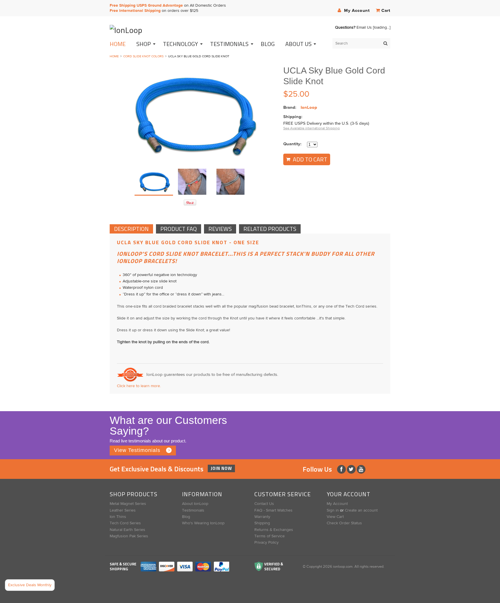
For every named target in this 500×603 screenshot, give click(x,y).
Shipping (262, 523)
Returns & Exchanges (273, 529)
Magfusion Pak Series (129, 536)
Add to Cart (309, 159)
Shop (143, 43)
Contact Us (264, 503)
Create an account (361, 510)
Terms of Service (269, 536)
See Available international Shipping (311, 128)
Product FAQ (178, 228)
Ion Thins (118, 516)
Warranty (262, 516)
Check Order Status (344, 523)
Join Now (221, 468)
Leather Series (123, 510)
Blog (186, 516)
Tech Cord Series (125, 523)
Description (131, 228)
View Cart (335, 516)
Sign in (333, 510)
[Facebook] (342, 469)
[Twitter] (352, 469)
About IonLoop (195, 503)
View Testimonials (137, 450)
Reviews (220, 228)
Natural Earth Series (127, 529)
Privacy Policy (266, 542)
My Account (356, 10)
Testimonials (193, 510)
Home (118, 43)
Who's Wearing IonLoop (203, 523)
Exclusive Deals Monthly (30, 585)
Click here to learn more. (139, 386)
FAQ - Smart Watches (273, 510)
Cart (385, 10)
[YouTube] (361, 469)
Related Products (269, 228)
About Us (298, 43)
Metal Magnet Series (128, 503)
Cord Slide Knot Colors (143, 56)
